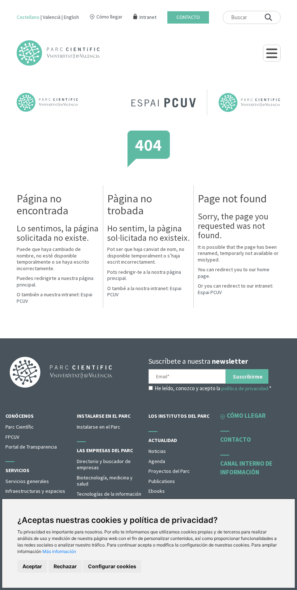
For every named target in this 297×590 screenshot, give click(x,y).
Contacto (188, 17)
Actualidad (162, 440)
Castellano (28, 17)
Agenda (156, 461)
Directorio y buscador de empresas (104, 464)
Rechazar (65, 566)
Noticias (157, 451)
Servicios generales (27, 481)
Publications (161, 481)
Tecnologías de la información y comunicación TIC (109, 497)
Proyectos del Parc (169, 471)
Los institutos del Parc (178, 416)
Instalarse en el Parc (103, 416)
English (71, 17)
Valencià (51, 17)
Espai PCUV (210, 292)
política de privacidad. (245, 388)
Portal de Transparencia (31, 446)
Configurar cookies (112, 566)
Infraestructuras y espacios (35, 491)
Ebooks (156, 491)
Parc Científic (19, 427)
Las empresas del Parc (105, 450)
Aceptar (32, 566)
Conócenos (19, 416)
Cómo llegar (109, 16)
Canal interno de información (246, 467)
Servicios (17, 470)
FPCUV (12, 437)
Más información (59, 551)
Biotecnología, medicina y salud (105, 480)
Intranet (147, 17)
